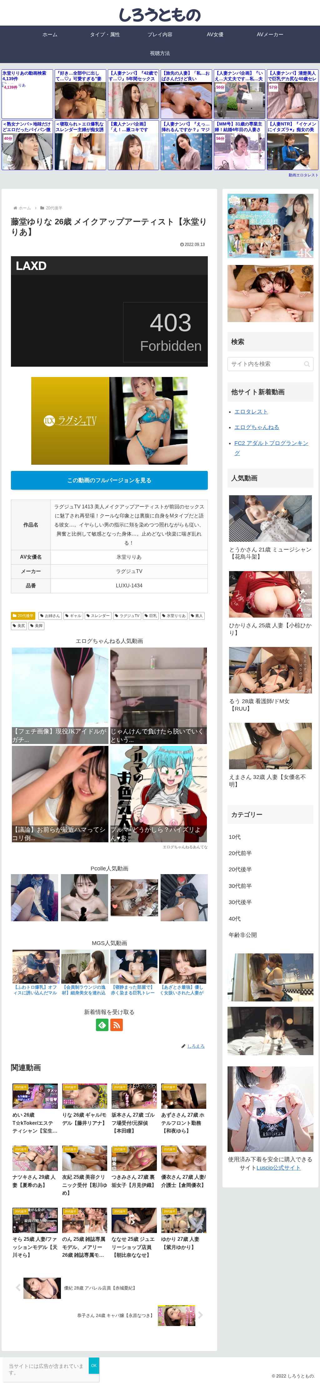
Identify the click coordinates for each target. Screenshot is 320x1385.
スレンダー (100, 616)
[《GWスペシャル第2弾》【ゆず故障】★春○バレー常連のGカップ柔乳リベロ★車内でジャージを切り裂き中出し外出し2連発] (84, 897)
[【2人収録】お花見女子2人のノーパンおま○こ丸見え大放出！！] (134, 897)
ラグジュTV (129, 616)
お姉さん (52, 616)
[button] (307, 364)
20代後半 (25, 616)
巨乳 (153, 616)
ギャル (75, 616)
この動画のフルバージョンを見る (109, 480)
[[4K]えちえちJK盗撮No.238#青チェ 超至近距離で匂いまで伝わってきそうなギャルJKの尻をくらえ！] (184, 897)
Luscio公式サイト (279, 1168)
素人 (199, 616)
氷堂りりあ (176, 616)
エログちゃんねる (256, 427)
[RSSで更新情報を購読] (116, 1025)
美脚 (38, 626)
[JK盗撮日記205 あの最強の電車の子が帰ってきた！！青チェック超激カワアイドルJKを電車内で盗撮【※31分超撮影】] (34, 897)
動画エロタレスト (304, 175)
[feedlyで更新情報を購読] (102, 1025)
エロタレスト (251, 412)
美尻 (21, 626)
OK (94, 1365)
